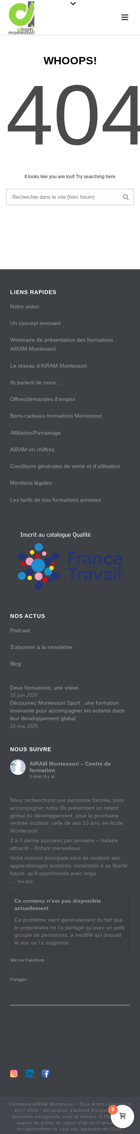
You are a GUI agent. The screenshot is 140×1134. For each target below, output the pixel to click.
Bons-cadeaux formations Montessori (56, 416)
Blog (15, 664)
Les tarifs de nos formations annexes (55, 500)
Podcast (20, 630)
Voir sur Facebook (27, 960)
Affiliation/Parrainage (35, 433)
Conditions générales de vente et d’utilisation (65, 466)
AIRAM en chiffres (32, 449)
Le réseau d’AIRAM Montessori (48, 366)
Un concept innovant (35, 323)
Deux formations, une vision (44, 688)
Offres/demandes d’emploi (42, 399)
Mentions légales (31, 483)
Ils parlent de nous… (35, 382)
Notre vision (24, 306)
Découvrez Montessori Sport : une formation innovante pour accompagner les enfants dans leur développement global (67, 710)
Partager (18, 979)
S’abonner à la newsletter (41, 647)
